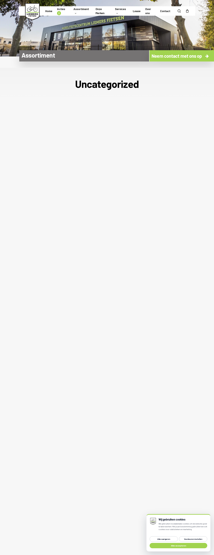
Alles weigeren (163, 539)
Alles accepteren (178, 545)
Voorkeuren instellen (193, 539)
